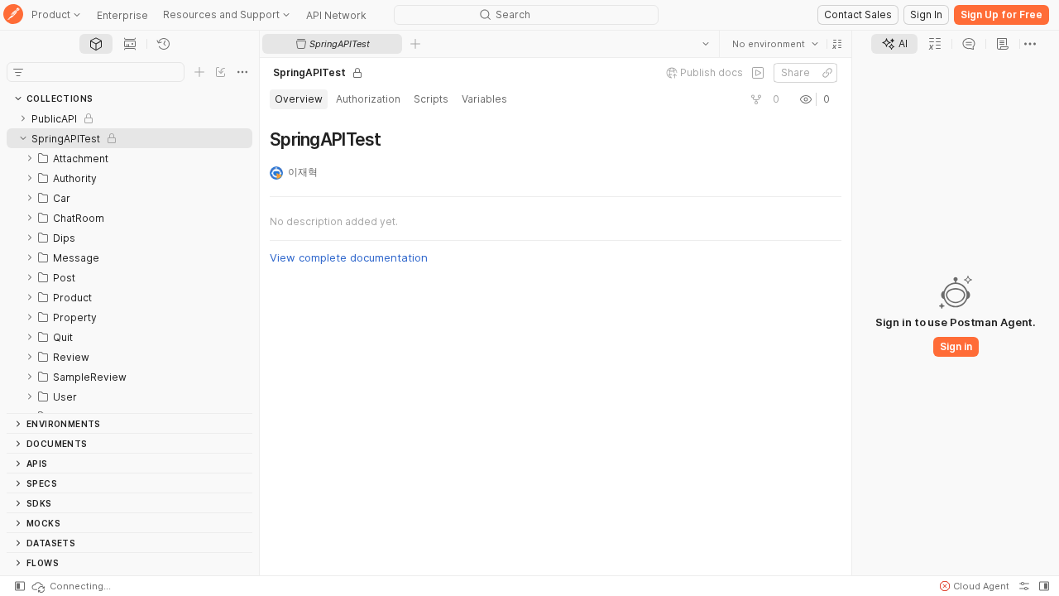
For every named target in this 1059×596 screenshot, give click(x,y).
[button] (837, 44)
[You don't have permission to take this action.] (415, 44)
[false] (758, 73)
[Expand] (23, 118)
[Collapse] (23, 138)
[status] (70, 586)
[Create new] (199, 72)
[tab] (96, 44)
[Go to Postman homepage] (13, 15)
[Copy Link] (827, 73)
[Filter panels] (18, 72)
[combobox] (775, 44)
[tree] (129, 260)
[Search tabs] (706, 44)
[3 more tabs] (1030, 44)
